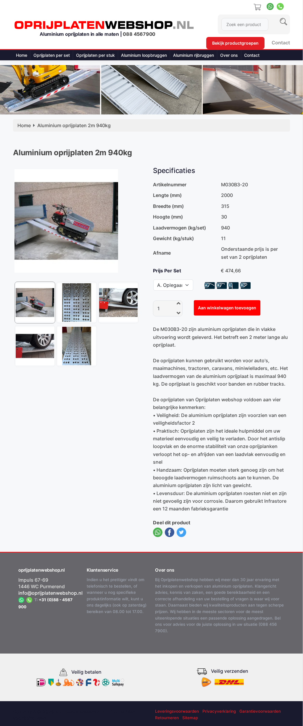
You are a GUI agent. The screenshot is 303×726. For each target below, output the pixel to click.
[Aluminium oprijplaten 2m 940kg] (66, 220)
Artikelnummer (169, 184)
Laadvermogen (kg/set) (179, 228)
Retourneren (167, 717)
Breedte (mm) (168, 206)
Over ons (229, 55)
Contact (281, 43)
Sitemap (190, 717)
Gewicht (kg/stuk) (173, 238)
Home (21, 55)
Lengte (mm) (167, 195)
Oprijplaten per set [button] (51, 55)
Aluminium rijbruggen (193, 55)
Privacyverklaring (219, 711)
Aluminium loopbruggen (144, 55)
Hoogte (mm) (168, 217)
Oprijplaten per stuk (95, 55)
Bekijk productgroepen (235, 43)
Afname (162, 253)
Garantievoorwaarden (260, 711)
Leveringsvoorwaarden (177, 711)
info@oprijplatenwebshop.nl (50, 593)
